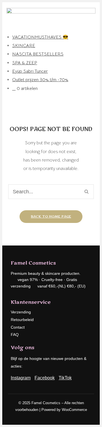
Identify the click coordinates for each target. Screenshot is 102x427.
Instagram (21, 377)
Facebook (45, 377)
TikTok (65, 377)
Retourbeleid (22, 319)
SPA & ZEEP (24, 63)
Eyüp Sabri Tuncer (30, 71)
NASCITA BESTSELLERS (37, 54)
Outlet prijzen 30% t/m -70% (40, 80)
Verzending (21, 312)
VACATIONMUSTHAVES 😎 (40, 37)
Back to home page (51, 216)
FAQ (15, 334)
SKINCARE (23, 45)
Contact (18, 327)
